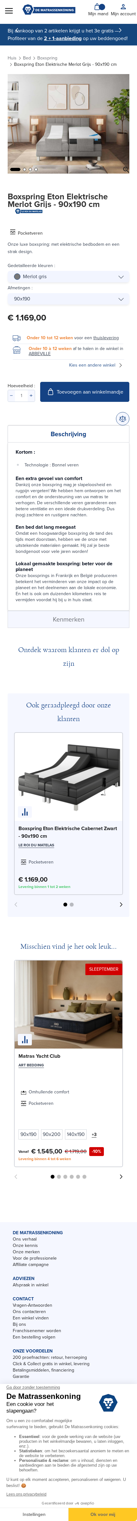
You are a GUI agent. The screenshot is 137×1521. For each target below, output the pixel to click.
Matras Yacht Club (39, 1056)
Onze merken (26, 1252)
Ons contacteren (29, 1311)
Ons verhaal (25, 1239)
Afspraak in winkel (30, 1285)
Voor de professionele (35, 1258)
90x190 (22, 298)
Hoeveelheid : (21, 385)
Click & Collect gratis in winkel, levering (51, 1363)
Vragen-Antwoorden (32, 1305)
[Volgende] (120, 30)
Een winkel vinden (31, 1318)
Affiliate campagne (31, 1264)
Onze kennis (25, 1245)
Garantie (21, 1376)
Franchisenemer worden (37, 1330)
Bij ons (19, 1324)
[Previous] (17, 30)
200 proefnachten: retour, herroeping (50, 1357)
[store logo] (49, 10)
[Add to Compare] (122, 418)
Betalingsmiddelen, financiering (43, 1370)
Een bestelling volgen (34, 1337)
